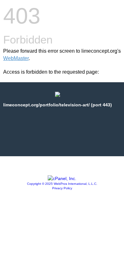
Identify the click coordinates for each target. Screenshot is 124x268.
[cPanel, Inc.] (62, 178)
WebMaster (16, 58)
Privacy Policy (62, 188)
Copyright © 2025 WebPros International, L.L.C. (62, 183)
